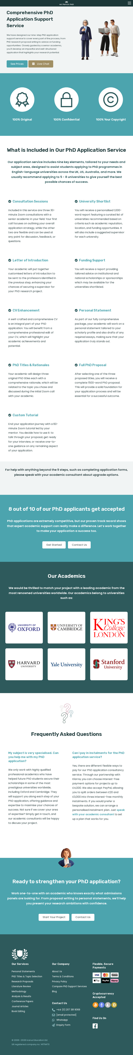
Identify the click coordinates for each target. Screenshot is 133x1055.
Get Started (54, 545)
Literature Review (21, 986)
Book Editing (18, 1011)
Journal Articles (20, 1006)
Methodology (19, 991)
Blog (54, 991)
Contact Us (79, 545)
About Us (57, 971)
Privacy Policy (59, 981)
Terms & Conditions (63, 976)
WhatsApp (62, 1020)
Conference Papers (22, 1001)
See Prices (17, 64)
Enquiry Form (63, 1025)
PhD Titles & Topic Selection (27, 976)
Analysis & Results (21, 996)
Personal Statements (23, 971)
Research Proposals (22, 981)
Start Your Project (54, 917)
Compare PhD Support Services (69, 986)
